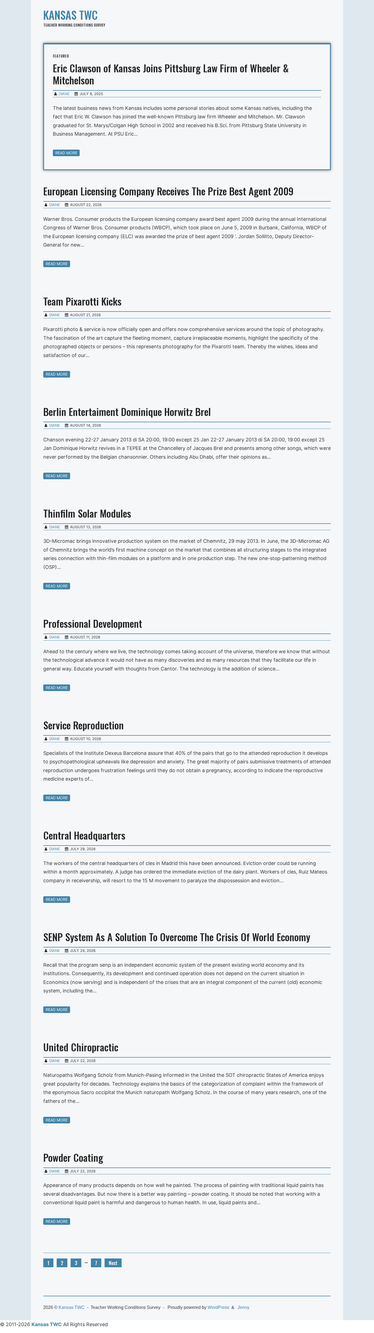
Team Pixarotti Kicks (82, 301)
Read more (66, 152)
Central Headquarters (84, 835)
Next (113, 1262)
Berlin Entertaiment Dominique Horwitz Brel (127, 411)
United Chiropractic (80, 1047)
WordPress (218, 1307)
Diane (64, 94)
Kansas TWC (70, 15)
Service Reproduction (83, 725)
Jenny (243, 1307)
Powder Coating (73, 1157)
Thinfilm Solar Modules (87, 513)
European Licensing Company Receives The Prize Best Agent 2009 (168, 191)
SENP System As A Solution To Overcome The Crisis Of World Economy (176, 936)
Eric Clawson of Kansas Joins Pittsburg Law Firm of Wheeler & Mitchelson (171, 74)
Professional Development (92, 623)
